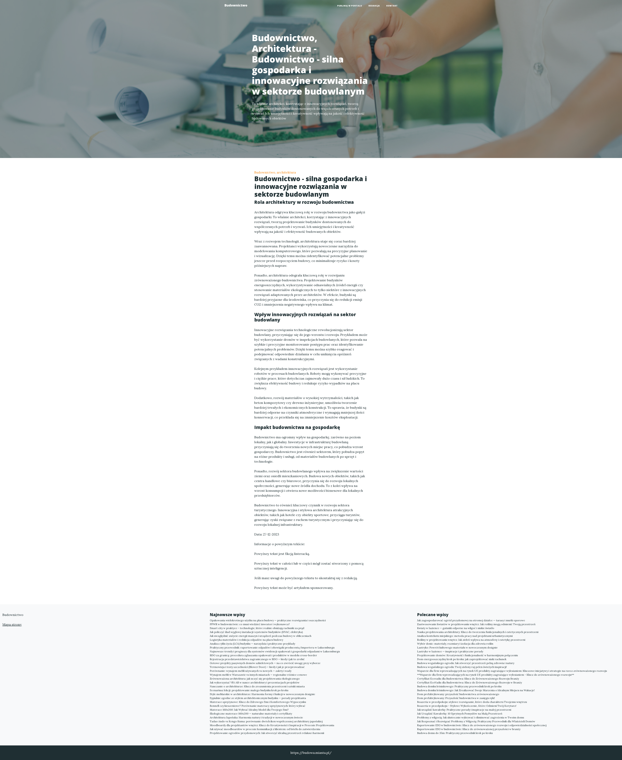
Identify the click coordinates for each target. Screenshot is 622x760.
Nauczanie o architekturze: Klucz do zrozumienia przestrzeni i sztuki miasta (257, 686)
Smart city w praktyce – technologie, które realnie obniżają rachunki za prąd (257, 628)
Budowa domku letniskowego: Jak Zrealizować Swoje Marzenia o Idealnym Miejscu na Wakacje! (476, 690)
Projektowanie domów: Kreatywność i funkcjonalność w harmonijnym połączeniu (467, 655)
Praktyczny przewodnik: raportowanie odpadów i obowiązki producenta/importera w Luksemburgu (272, 647)
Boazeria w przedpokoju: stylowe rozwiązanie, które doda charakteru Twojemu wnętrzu (472, 702)
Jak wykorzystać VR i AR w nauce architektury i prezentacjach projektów (254, 682)
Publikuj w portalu (349, 5)
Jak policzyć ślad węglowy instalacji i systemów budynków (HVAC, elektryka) (256, 632)
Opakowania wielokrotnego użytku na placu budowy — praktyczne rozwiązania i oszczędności (268, 620)
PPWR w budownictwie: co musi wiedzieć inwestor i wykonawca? (250, 624)
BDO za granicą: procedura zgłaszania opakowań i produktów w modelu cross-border (263, 655)
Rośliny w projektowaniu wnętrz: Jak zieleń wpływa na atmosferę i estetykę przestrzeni (471, 639)
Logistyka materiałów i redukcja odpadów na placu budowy (246, 639)
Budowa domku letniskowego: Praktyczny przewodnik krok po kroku (459, 686)
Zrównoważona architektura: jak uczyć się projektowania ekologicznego (255, 678)
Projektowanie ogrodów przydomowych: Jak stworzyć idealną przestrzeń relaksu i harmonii (267, 733)
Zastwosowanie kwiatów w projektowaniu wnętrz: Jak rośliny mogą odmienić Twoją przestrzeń (476, 624)
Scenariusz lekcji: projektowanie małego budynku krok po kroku (249, 690)
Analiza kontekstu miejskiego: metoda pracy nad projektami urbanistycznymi (465, 635)
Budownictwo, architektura (275, 172)
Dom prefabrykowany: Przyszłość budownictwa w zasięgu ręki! (456, 698)
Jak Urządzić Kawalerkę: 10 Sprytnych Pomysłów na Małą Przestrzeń (459, 713)
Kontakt (392, 5)
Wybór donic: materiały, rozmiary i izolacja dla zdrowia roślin (455, 643)
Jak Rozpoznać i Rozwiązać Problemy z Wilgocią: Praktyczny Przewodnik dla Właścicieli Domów (476, 721)
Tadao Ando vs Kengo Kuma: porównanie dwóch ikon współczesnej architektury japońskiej (266, 721)
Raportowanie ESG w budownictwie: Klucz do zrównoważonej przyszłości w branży (468, 729)
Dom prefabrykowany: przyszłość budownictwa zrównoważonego (458, 694)
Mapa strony (12, 624)
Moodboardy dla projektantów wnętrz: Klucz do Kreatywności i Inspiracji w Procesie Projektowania (272, 725)
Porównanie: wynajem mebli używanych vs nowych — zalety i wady (250, 670)
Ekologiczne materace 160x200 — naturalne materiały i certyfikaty (251, 713)
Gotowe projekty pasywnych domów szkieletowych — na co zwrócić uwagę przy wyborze (265, 663)
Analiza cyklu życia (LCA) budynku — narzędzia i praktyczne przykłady (252, 643)
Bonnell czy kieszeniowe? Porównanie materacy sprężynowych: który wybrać (257, 705)
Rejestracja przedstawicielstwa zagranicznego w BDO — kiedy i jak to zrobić (257, 659)
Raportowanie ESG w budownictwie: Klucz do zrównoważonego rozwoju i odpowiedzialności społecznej (482, 725)
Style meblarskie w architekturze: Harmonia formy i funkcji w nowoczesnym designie (262, 694)
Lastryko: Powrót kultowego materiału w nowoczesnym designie (457, 647)
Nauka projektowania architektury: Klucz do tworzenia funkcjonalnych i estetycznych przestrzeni (477, 632)
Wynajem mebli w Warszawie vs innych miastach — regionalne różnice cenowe (258, 674)
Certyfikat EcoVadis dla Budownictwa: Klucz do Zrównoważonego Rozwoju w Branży (469, 682)
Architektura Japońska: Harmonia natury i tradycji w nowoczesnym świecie (256, 717)
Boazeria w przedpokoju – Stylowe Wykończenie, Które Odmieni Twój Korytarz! (466, 705)
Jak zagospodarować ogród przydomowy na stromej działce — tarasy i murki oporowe (471, 620)
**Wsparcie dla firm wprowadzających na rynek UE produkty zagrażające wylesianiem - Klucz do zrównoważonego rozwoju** (495, 674)
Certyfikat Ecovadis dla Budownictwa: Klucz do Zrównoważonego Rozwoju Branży (468, 678)
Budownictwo (235, 5)
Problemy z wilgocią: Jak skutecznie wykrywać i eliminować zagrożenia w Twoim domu (470, 717)
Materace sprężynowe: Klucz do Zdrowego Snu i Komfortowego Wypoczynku (258, 702)
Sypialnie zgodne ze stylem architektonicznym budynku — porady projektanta (258, 698)
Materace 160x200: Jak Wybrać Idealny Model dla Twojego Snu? (249, 709)
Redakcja (374, 5)
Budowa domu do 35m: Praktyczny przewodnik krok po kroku (455, 733)
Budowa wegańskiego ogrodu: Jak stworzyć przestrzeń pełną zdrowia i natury (465, 663)
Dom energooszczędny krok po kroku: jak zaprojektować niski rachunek (461, 659)
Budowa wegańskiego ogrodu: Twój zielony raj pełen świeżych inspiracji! (462, 667)
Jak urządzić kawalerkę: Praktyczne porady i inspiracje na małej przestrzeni (464, 709)
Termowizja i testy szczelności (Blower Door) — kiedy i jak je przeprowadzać (257, 667)
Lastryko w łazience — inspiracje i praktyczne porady (450, 651)
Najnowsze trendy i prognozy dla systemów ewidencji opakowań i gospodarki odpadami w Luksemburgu (275, 651)
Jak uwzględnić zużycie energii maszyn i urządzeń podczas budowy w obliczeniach (260, 635)
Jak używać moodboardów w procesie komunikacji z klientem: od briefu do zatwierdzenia (265, 729)
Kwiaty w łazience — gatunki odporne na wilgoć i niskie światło (455, 628)
